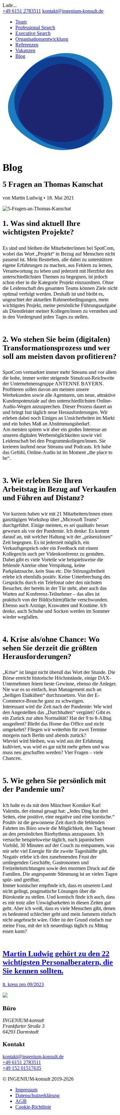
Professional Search (35, 27)
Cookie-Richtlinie (33, 1107)
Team (21, 22)
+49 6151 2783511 (22, 11)
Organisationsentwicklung (41, 39)
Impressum (26, 1089)
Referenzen (26, 44)
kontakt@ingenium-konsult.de (72, 11)
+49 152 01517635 (22, 1068)
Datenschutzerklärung (37, 1095)
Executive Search (33, 33)
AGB (21, 1101)
